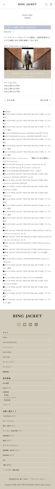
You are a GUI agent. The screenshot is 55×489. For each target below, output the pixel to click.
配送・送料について (9, 426)
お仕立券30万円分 (12, 91)
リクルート (7, 405)
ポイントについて (8, 421)
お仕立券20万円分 (12, 88)
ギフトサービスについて (10, 445)
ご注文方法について (9, 416)
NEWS (5, 337)
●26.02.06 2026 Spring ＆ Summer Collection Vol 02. (24, 164)
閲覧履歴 (6, 372)
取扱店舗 (7, 400)
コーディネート (8, 347)
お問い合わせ (7, 465)
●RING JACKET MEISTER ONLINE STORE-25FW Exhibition (27, 249)
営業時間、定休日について (11, 450)
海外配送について (8, 455)
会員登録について (8, 436)
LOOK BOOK (7, 352)
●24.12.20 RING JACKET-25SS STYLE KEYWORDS (23, 277)
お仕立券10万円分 (12, 85)
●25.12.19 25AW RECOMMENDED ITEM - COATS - (23, 171)
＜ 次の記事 (9, 100)
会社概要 (6, 383)
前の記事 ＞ (45, 100)
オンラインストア (10, 397)
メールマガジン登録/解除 (11, 470)
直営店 (6, 395)
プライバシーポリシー (38, 479)
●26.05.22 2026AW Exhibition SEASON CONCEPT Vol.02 (25, 133)
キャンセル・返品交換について (13, 431)
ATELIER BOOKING (10, 342)
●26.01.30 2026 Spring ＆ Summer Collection (21, 167)
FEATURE (6, 357)
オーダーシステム (9, 362)
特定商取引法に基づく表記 (18, 479)
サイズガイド (7, 367)
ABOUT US (7, 388)
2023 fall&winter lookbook (16, 46)
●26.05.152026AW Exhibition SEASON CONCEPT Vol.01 (25, 136)
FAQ (4, 460)
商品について (7, 440)
